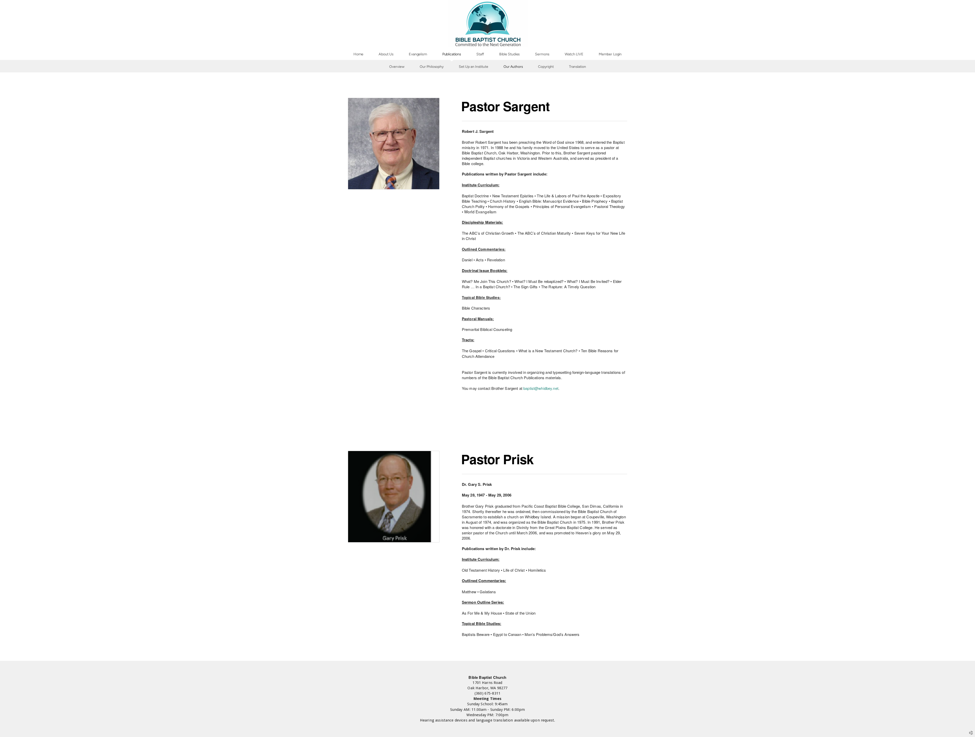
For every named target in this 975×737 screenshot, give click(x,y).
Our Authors (513, 67)
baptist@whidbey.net (540, 388)
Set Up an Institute (473, 67)
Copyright (546, 67)
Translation (577, 67)
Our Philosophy (432, 67)
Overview (396, 67)
